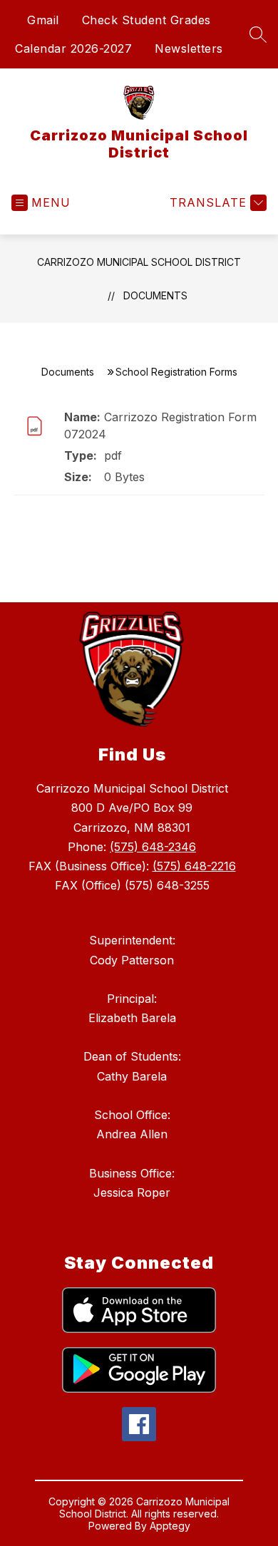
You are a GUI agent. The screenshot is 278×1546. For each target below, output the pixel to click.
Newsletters (189, 48)
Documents (155, 295)
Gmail (43, 20)
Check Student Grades (146, 20)
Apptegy (170, 1526)
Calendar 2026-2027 (73, 48)
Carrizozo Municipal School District (139, 262)
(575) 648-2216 (194, 866)
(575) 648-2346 (153, 847)
